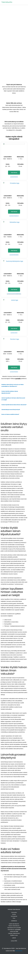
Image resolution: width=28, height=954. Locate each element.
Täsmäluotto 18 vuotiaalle (14, 927)
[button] (14, 173)
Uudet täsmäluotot (14, 924)
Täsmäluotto (6, 2)
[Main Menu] (25, 2)
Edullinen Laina (14, 935)
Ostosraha (14, 912)
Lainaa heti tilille (14, 931)
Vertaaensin (14, 916)
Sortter (14, 914)
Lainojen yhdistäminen (14, 933)
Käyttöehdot (18, 951)
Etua (14, 918)
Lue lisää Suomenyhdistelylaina (14, 293)
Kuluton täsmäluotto (14, 925)
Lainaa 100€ (14, 941)
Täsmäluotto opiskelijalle (14, 929)
